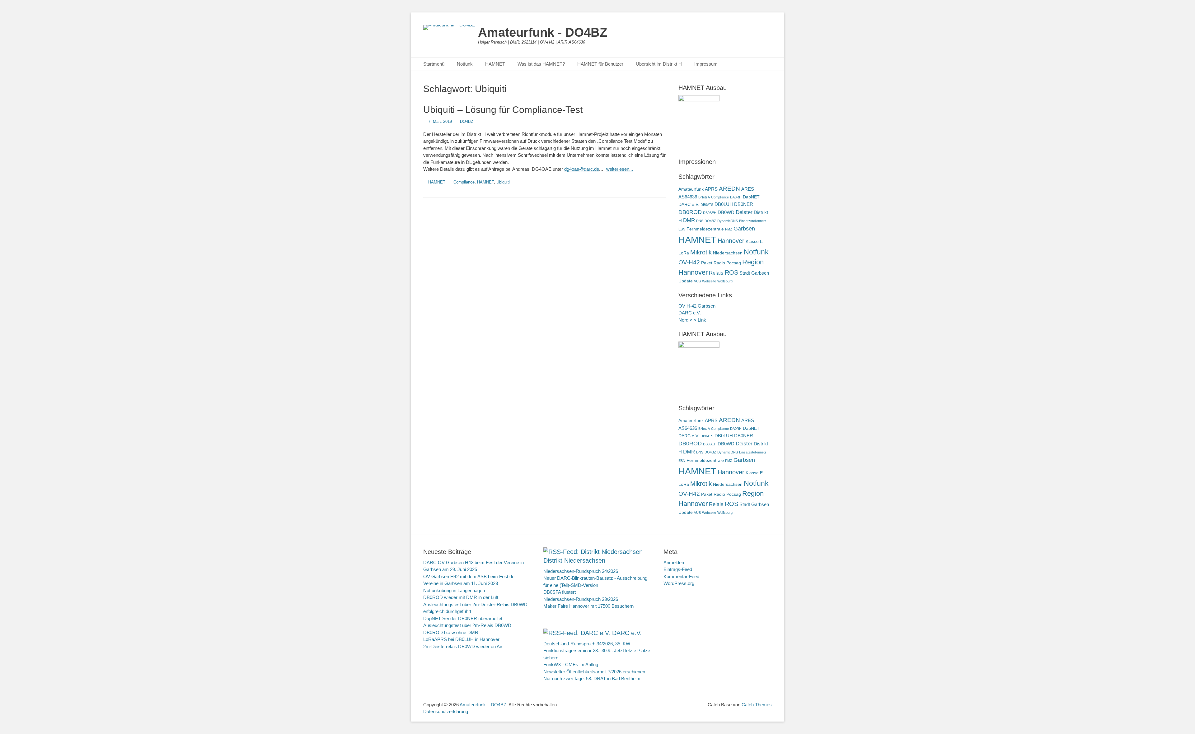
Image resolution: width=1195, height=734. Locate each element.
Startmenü (433, 64)
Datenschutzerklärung (445, 711)
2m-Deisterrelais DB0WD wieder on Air (462, 646)
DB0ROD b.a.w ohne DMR (450, 632)
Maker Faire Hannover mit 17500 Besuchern (588, 606)
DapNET (751, 197)
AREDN (729, 188)
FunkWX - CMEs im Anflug (570, 664)
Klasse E (754, 241)
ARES (747, 189)
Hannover (731, 240)
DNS (699, 221)
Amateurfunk (691, 189)
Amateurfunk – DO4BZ (483, 704)
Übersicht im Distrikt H (659, 64)
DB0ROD (690, 212)
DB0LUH (724, 204)
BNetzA (704, 197)
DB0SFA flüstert (559, 592)
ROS (731, 272)
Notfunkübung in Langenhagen (454, 590)
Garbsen (744, 228)
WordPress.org (678, 583)
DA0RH (736, 197)
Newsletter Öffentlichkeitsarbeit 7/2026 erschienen (594, 671)
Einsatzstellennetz (752, 221)
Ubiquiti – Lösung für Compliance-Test (503, 110)
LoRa (683, 253)
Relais (716, 273)
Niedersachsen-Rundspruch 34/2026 (580, 571)
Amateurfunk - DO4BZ (542, 32)
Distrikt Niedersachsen (574, 560)
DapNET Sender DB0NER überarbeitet (462, 618)
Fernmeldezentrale (705, 229)
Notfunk (465, 64)
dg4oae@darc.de (581, 169)
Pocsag (733, 263)
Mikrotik (701, 252)
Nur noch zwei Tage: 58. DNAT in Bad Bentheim (591, 678)
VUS (697, 281)
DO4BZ (466, 121)
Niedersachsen (728, 253)
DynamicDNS (727, 221)
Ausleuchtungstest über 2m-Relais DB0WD (467, 625)
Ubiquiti (503, 182)
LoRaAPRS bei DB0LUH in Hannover (461, 639)
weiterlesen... (619, 169)
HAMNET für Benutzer (600, 64)
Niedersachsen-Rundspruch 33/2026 (580, 599)
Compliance (464, 182)
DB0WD (726, 212)
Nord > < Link (692, 320)
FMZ (728, 229)
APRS (711, 189)
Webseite (709, 281)
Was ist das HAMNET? (541, 64)
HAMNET (495, 64)
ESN (681, 229)
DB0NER (743, 204)
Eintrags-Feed (677, 569)
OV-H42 (689, 262)
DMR (689, 220)
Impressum (706, 64)
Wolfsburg (725, 281)
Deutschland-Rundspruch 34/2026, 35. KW (586, 643)
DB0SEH (709, 213)
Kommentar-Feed (681, 576)
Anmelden (673, 562)
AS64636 (687, 196)
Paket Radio (713, 263)
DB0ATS (707, 205)
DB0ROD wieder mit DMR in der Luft (460, 597)
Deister (744, 212)
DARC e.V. (688, 204)
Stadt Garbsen (754, 273)
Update (685, 281)
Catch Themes (757, 704)
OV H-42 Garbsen (696, 306)
